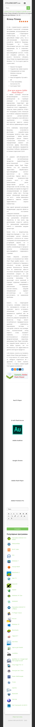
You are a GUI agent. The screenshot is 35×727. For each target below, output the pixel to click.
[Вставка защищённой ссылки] (15, 516)
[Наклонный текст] (11, 514)
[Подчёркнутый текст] (14, 514)
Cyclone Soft (12, 3)
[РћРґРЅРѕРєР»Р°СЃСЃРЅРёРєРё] (15, 369)
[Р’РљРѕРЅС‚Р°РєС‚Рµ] (12, 369)
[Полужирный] (8, 514)
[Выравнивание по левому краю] (20, 514)
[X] (20, 369)
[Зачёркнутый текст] (16, 514)
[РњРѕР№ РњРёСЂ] (17, 369)
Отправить (17, 529)
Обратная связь (17, 717)
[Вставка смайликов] (8, 516)
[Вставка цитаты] (24, 516)
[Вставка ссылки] (12, 516)
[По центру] (23, 514)
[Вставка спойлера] (11, 519)
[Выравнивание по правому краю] (26, 514)
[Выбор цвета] (18, 516)
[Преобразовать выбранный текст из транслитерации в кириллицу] (8, 519)
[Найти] (28, 8)
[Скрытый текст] (21, 516)
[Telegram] (22, 369)
